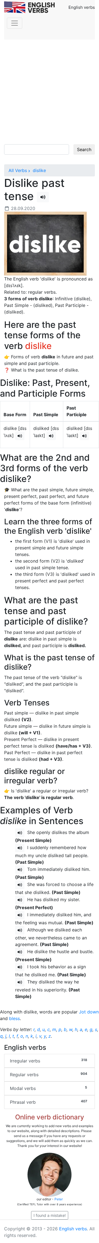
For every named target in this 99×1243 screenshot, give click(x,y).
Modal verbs (48, 1088)
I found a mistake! (50, 1215)
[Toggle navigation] (14, 23)
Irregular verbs (48, 1061)
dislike (38, 170)
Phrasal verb (48, 1102)
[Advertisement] (49, 91)
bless (14, 1018)
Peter (58, 1199)
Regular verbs (48, 1074)
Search (84, 149)
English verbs (73, 1228)
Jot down (89, 1012)
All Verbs (18, 170)
